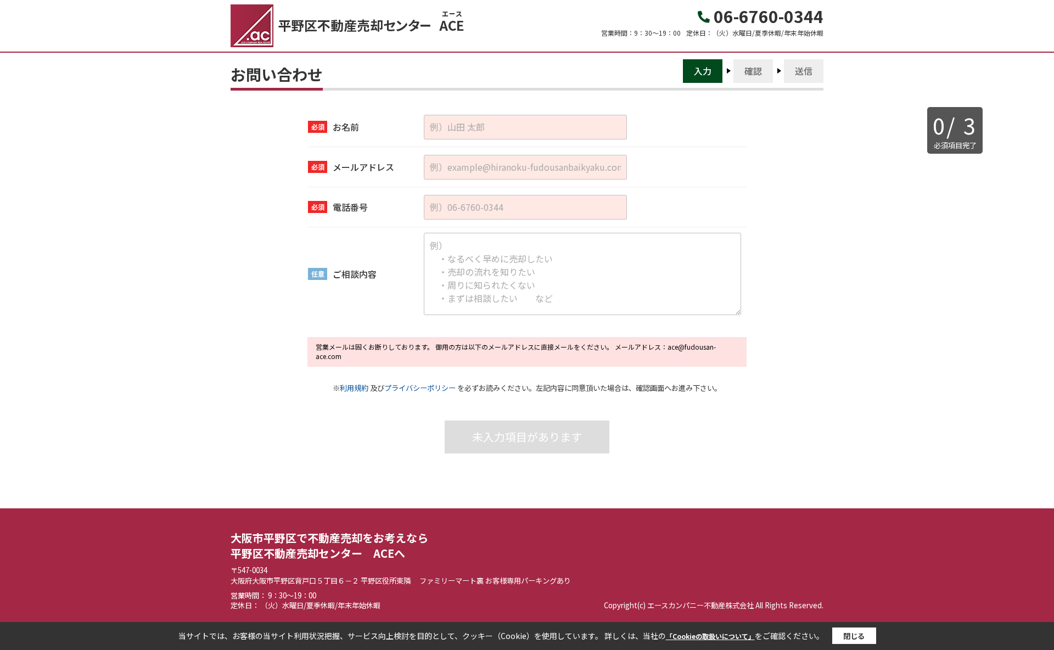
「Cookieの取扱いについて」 (710, 636)
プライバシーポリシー (420, 388)
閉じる (854, 636)
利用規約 (354, 388)
